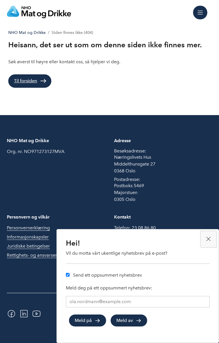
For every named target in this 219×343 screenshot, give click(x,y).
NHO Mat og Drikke (27, 32)
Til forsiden (25, 80)
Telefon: (135, 227)
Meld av (124, 320)
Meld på (83, 320)
